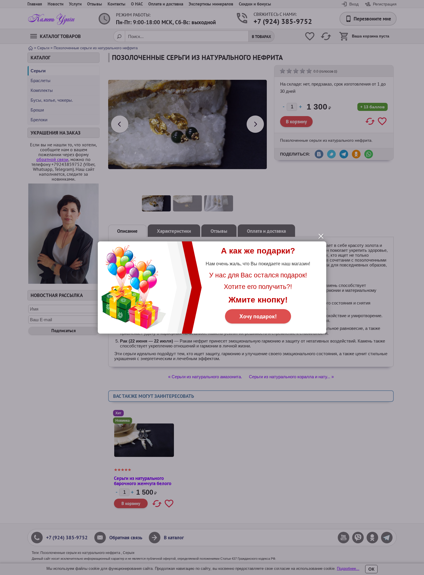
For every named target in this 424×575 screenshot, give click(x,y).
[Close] (321, 236)
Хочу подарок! (258, 316)
